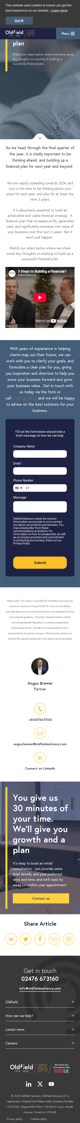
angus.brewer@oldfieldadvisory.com (40, 744)
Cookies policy (38, 1119)
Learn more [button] (59, 10)
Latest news (14, 1029)
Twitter (25, 939)
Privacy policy (14, 1119)
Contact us (41, 898)
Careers (11, 1043)
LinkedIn (11, 939)
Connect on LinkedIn (40, 768)
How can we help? (19, 1015)
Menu (65, 33)
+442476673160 (40, 720)
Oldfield (11, 1002)
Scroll (40, 136)
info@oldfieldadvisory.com (40, 988)
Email (54, 939)
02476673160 (24, 398)
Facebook (40, 939)
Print (69, 939)
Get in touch (40, 974)
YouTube (51, 1084)
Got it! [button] (19, 20)
